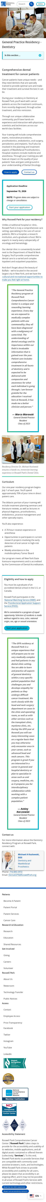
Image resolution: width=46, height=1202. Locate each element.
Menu (40, 4)
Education (8, 937)
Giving (7, 955)
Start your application (19, 207)
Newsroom (9, 985)
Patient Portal (10, 907)
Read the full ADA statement (14, 1187)
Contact (7, 1009)
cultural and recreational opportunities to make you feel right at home (22, 278)
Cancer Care (9, 920)
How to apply (10, 172)
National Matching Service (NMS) (20, 600)
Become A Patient (12, 901)
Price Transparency (13, 1022)
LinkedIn (8, 1054)
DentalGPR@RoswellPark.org (22, 875)
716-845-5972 (16, 871)
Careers (7, 961)
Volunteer (8, 968)
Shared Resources (12, 944)
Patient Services (11, 913)
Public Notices (10, 998)
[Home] (8, 5)
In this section (12, 55)
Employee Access (12, 1016)
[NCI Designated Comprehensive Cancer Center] (9, 1115)
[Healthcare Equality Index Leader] (8, 1084)
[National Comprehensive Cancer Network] (15, 1099)
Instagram (8, 1041)
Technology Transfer (13, 992)
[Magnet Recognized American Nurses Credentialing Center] (15, 1068)
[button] (31, 4)
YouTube (8, 1047)
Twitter (7, 1034)
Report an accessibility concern (15, 1191)
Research (8, 931)
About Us (8, 979)
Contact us (29, 172)
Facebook (8, 1028)
